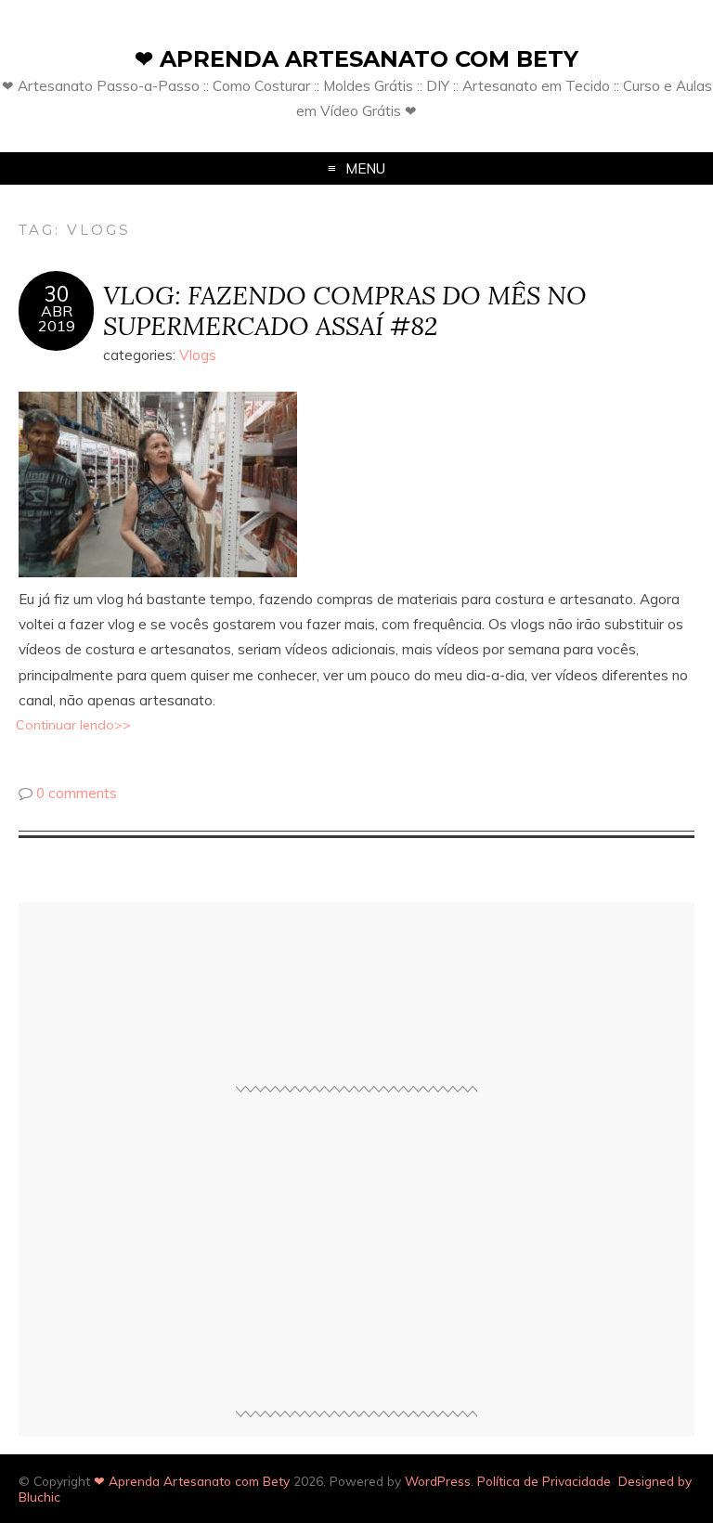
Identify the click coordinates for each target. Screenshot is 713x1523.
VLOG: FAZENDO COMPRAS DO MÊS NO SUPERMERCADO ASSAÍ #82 (345, 310)
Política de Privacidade (544, 1481)
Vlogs (197, 355)
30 (57, 294)
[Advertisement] (356, 1259)
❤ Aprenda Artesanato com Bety (356, 58)
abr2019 (56, 318)
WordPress (438, 1481)
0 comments (76, 793)
